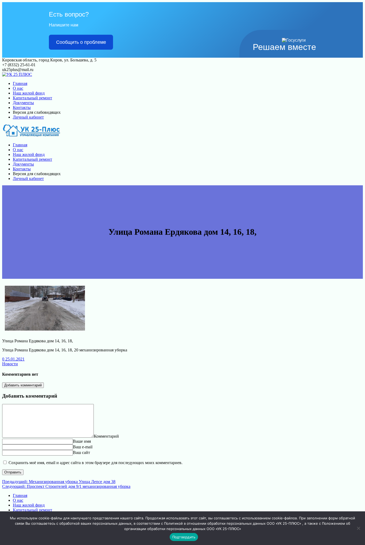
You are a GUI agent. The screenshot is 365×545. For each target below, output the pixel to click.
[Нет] (358, 528)
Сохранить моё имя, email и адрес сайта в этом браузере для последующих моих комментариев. (96, 462)
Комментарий (106, 436)
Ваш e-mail (82, 447)
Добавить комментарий (23, 385)
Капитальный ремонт (32, 98)
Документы (23, 102)
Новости (10, 364)
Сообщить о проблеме (81, 42)
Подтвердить (184, 537)
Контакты (22, 107)
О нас (18, 88)
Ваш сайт (81, 452)
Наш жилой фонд (29, 93)
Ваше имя (82, 441)
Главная (20, 83)
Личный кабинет (28, 117)
